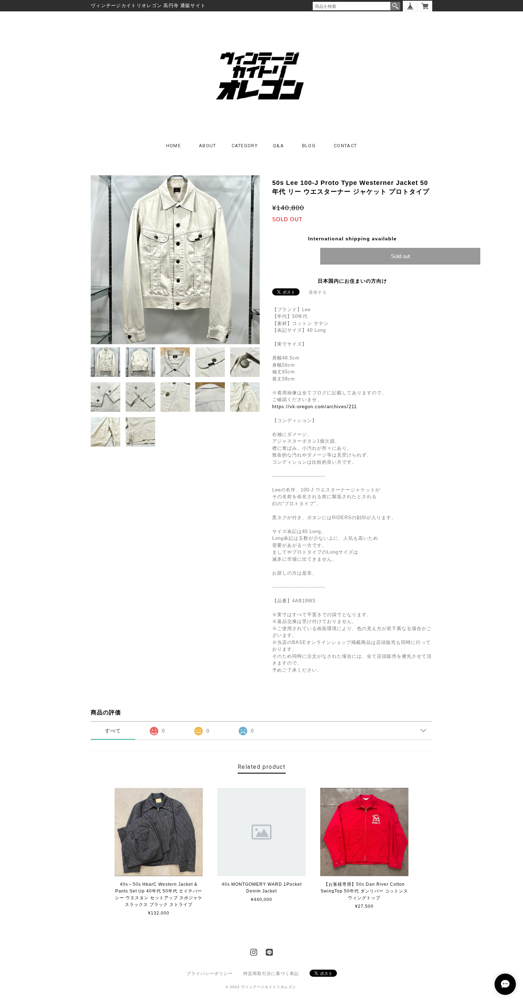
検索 (395, 6)
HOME (173, 145)
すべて (113, 731)
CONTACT (345, 145)
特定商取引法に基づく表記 (271, 973)
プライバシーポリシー (209, 973)
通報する (317, 292)
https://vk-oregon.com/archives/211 (314, 406)
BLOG (309, 145)
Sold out (400, 256)
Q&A (278, 145)
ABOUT (207, 145)
